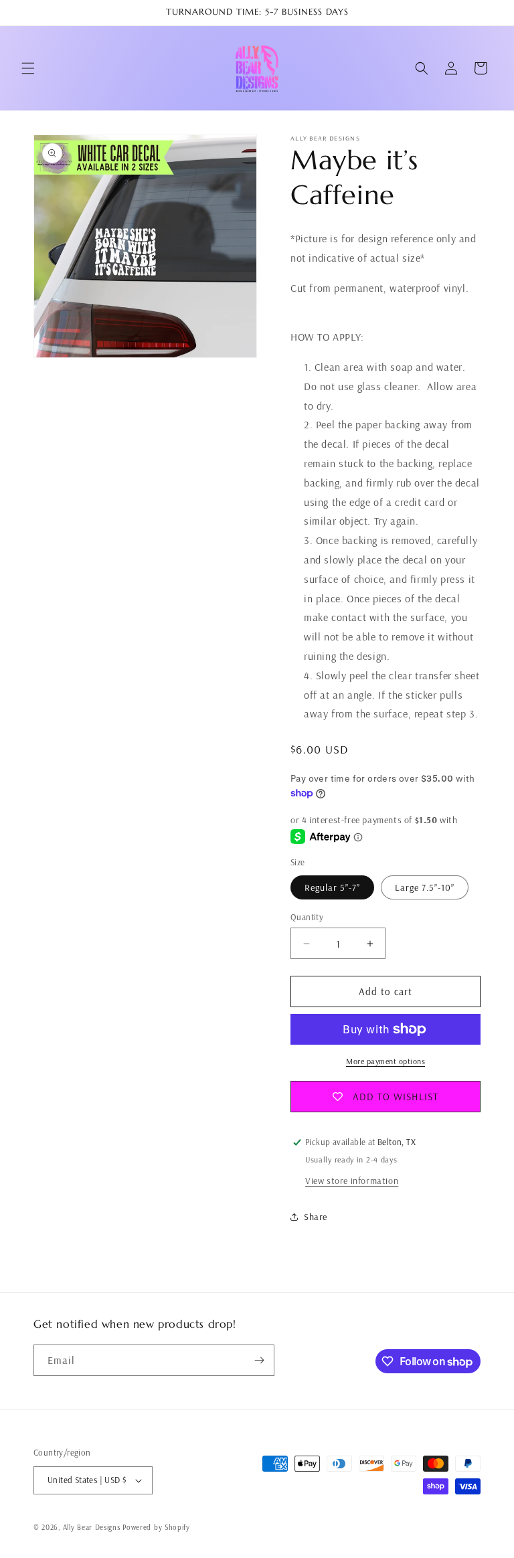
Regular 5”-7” (332, 887)
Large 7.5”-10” (424, 887)
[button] (28, 68)
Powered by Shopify (156, 1527)
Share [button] (315, 1217)
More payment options (385, 1061)
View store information (351, 1181)
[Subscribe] (259, 1360)
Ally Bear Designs (91, 1527)
